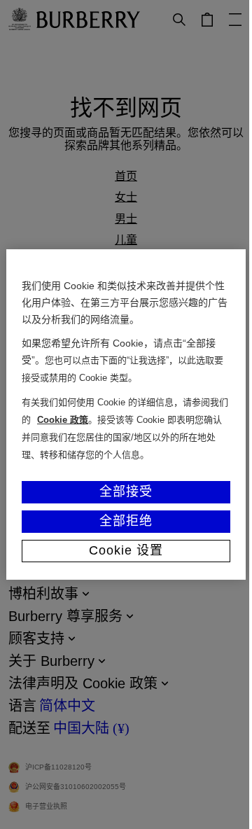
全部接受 (126, 492)
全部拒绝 (126, 521)
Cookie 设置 (125, 550)
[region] (126, 414)
